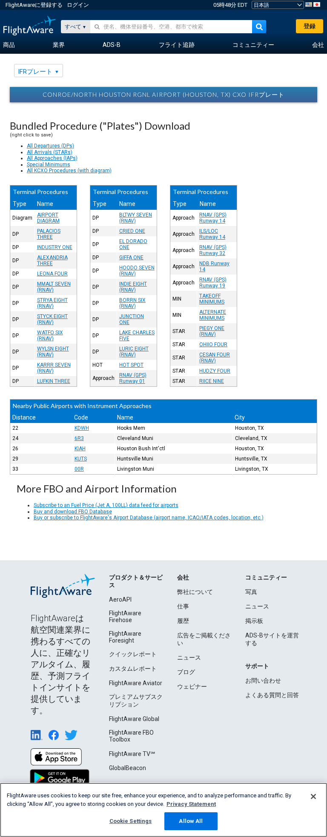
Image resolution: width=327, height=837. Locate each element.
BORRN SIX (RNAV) (132, 303)
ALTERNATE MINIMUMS (212, 315)
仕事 (183, 606)
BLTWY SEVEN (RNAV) (135, 218)
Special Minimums (48, 165)
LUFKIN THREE (53, 381)
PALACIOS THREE (48, 234)
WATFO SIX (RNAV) (50, 336)
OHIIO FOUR (213, 345)
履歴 (183, 620)
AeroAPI (120, 599)
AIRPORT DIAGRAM (48, 218)
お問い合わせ (263, 680)
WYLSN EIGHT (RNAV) (53, 352)
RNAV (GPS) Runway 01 (132, 378)
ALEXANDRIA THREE (52, 260)
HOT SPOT (131, 365)
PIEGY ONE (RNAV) (211, 331)
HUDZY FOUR (214, 371)
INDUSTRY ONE (54, 247)
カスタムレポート (133, 668)
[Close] (313, 796)
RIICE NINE (211, 381)
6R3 (79, 438)
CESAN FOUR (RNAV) (214, 358)
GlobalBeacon (127, 768)
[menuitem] (9, 45)
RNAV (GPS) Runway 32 (213, 250)
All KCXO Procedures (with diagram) (69, 171)
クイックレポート (133, 654)
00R (79, 469)
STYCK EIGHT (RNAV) (52, 319)
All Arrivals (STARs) (49, 152)
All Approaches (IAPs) (52, 158)
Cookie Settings (130, 821)
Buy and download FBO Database (73, 512)
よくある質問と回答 (272, 695)
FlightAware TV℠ (132, 753)
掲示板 (254, 620)
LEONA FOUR (52, 274)
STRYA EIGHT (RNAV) (52, 303)
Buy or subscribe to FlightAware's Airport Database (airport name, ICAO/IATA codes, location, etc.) (149, 518)
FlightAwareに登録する (34, 5)
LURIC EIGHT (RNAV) (134, 352)
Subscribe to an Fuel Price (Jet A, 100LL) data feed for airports (106, 505)
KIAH (80, 449)
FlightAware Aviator (135, 683)
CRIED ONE (132, 231)
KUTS (81, 459)
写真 (251, 591)
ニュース (189, 657)
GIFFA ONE (131, 258)
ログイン (78, 5)
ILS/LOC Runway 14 (212, 234)
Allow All (191, 821)
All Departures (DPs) (50, 146)
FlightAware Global (134, 718)
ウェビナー (192, 686)
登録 (310, 26)
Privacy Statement (191, 804)
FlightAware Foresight (125, 637)
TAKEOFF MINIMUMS (211, 299)
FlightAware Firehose (125, 616)
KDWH (82, 428)
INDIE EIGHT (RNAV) (133, 287)
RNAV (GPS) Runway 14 (213, 218)
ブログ (186, 672)
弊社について (195, 591)
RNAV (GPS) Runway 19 (213, 283)
